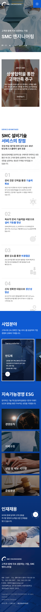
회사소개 (4, 603)
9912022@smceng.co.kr (15, 583)
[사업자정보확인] (27, 586)
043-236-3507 (10, 580)
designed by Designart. (9, 599)
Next (25, 45)
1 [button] (9, 45)
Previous (20, 45)
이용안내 (12, 603)
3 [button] (15, 45)
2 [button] (12, 45)
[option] (20, 26)
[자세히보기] (18, 360)
